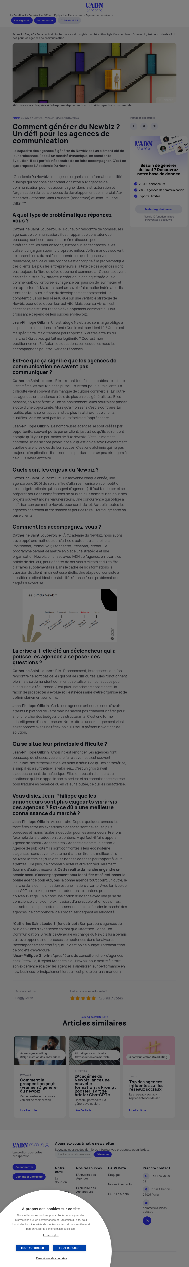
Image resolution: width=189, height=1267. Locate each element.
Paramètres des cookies (51, 1258)
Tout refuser (69, 1248)
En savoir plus (51, 1235)
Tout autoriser (32, 1248)
